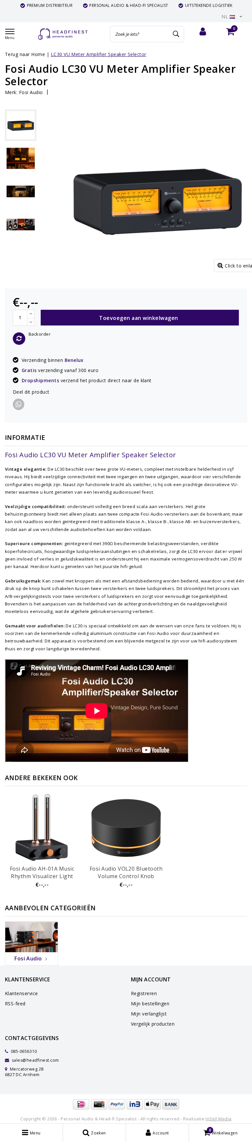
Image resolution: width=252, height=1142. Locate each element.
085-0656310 (23, 1051)
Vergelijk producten (153, 1024)
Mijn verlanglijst (149, 1014)
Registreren (144, 993)
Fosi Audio (31, 92)
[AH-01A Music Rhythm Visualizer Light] (42, 828)
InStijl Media (218, 1119)
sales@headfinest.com (35, 1060)
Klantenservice (21, 993)
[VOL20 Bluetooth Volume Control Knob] (126, 828)
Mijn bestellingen (150, 1003)
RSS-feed (15, 1003)
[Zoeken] (176, 34)
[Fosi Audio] (31, 936)
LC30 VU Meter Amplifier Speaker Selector (98, 54)
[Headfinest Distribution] (63, 34)
